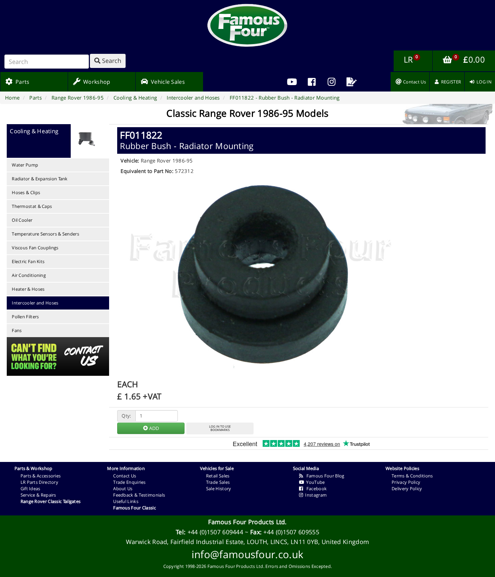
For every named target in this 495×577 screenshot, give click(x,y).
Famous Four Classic (134, 508)
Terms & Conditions (412, 476)
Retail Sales (218, 476)
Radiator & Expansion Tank (40, 179)
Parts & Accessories (41, 476)
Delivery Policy (407, 488)
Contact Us (124, 476)
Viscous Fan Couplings (35, 248)
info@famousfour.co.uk (247, 554)
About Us (122, 488)
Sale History (218, 488)
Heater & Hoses (28, 289)
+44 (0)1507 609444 (215, 532)
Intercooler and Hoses (35, 303)
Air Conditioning (29, 275)
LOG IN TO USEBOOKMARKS (220, 428)
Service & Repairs (38, 495)
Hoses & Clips (26, 192)
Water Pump (25, 165)
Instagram (315, 495)
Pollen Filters (25, 317)
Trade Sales (218, 482)
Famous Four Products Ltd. (247, 522)
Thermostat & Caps (32, 206)
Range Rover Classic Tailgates (51, 501)
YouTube (314, 482)
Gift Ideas (30, 488)
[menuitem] (312, 82)
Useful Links (125, 501)
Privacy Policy (406, 482)
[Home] (247, 25)
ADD (153, 428)
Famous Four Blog (323, 476)
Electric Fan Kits (28, 261)
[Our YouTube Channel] (292, 82)
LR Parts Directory (39, 482)
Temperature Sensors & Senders (45, 234)
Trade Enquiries (129, 482)
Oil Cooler (22, 220)
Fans (17, 330)
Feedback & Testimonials (139, 495)
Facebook (315, 488)
